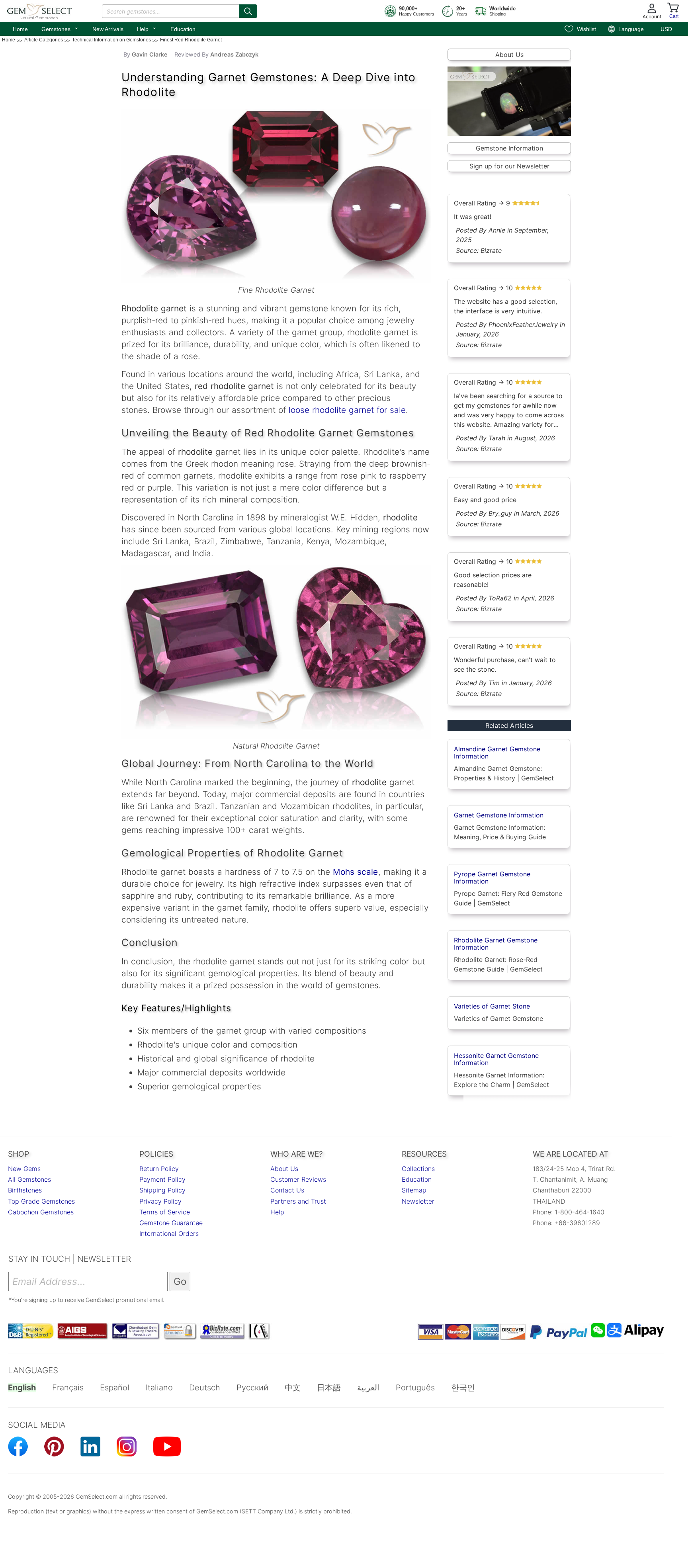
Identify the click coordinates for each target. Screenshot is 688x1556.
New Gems (24, 1169)
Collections (418, 1169)
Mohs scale (355, 872)
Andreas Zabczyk (234, 54)
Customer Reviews (298, 1179)
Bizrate (491, 250)
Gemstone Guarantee (171, 1223)
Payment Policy (162, 1179)
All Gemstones (29, 1179)
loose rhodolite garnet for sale (347, 410)
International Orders (169, 1233)
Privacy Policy (160, 1201)
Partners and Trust (298, 1201)
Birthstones (25, 1190)
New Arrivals (107, 29)
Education (182, 29)
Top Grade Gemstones (41, 1201)
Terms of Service (164, 1212)
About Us (509, 55)
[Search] (248, 11)
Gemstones (60, 28)
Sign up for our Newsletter (509, 166)
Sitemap (414, 1190)
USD (666, 29)
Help (147, 28)
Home (20, 29)
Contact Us (287, 1190)
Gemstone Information (509, 148)
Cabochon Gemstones (41, 1212)
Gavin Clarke (150, 54)
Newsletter (418, 1201)
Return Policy (159, 1169)
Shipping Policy (162, 1190)
